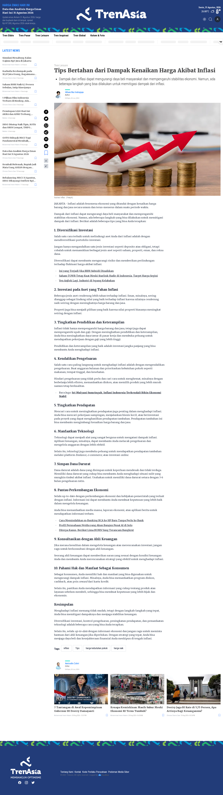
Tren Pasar (24, 35)
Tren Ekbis (8, 35)
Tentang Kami (66, 771)
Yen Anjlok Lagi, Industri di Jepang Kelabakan (87, 280)
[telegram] (46, 132)
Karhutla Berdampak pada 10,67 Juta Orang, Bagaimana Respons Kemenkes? (18, 74)
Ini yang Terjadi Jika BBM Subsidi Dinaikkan (86, 270)
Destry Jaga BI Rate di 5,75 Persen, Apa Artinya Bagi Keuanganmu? (191, 709)
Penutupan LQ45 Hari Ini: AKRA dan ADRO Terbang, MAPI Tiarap (16, 114)
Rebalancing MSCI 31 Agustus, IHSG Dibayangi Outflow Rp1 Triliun (19, 180)
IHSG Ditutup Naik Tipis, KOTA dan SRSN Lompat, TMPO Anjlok (19, 127)
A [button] (46, 161)
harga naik (118, 648)
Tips (77, 648)
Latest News (11, 50)
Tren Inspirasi (61, 35)
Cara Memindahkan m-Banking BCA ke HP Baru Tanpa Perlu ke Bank (101, 520)
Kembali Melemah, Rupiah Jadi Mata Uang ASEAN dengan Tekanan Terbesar (19, 167)
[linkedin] (46, 146)
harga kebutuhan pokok (97, 648)
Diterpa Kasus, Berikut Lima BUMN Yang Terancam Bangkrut (96, 530)
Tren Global (79, 35)
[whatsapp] (46, 125)
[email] (46, 139)
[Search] (211, 19)
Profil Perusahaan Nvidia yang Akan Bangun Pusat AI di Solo (95, 525)
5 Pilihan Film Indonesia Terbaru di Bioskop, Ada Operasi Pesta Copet (15, 100)
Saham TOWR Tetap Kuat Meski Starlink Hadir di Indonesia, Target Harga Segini (108, 275)
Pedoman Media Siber (118, 771)
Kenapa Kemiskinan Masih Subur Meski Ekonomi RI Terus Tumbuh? (136, 709)
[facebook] (46, 112)
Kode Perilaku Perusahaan (94, 771)
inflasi (66, 648)
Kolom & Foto (97, 35)
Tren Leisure (42, 35)
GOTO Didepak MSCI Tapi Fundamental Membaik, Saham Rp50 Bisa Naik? (16, 140)
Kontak (77, 771)
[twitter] (46, 118)
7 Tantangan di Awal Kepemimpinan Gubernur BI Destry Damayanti (78, 709)
